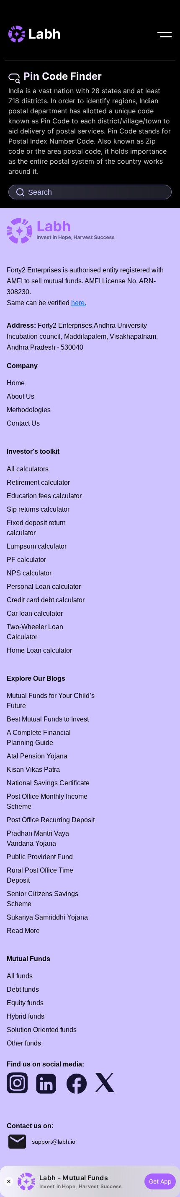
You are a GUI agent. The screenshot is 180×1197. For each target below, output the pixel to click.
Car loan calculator (35, 613)
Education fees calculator (44, 495)
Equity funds (25, 1002)
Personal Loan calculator (44, 586)
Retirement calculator (38, 482)
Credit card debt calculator (46, 600)
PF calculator (26, 559)
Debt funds (23, 989)
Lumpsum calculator (37, 546)
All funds (20, 976)
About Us (20, 396)
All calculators (28, 469)
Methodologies (29, 409)
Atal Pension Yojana (37, 756)
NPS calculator (29, 573)
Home (16, 383)
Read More (23, 930)
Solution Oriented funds (42, 1029)
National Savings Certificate (48, 783)
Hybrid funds (25, 1016)
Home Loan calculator (39, 650)
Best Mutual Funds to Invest (48, 719)
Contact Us (23, 423)
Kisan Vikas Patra (33, 769)
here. (78, 302)
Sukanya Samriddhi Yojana (47, 917)
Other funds (24, 1043)
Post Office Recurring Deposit (51, 819)
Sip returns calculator (38, 509)
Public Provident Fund (40, 856)
